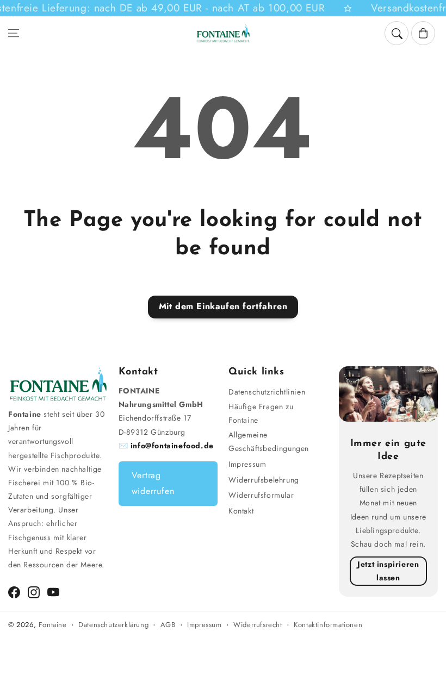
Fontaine (53, 624)
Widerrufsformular (261, 495)
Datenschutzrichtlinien (266, 391)
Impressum (247, 464)
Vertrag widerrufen (153, 483)
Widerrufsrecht (257, 624)
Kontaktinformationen (328, 624)
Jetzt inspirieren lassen (388, 571)
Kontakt (240, 510)
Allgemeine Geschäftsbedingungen (268, 441)
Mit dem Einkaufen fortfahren (223, 306)
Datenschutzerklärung (113, 624)
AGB (168, 624)
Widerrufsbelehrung (263, 479)
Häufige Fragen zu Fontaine (260, 413)
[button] (14, 33)
